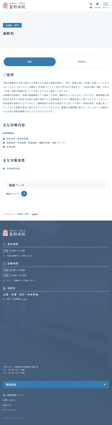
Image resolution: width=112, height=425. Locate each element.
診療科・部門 (23, 214)
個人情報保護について (13, 395)
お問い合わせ (9, 400)
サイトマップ (9, 409)
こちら (24, 299)
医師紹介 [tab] (82, 61)
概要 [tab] (29, 61)
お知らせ (7, 405)
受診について (12, 193)
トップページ (8, 214)
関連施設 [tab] (11, 384)
